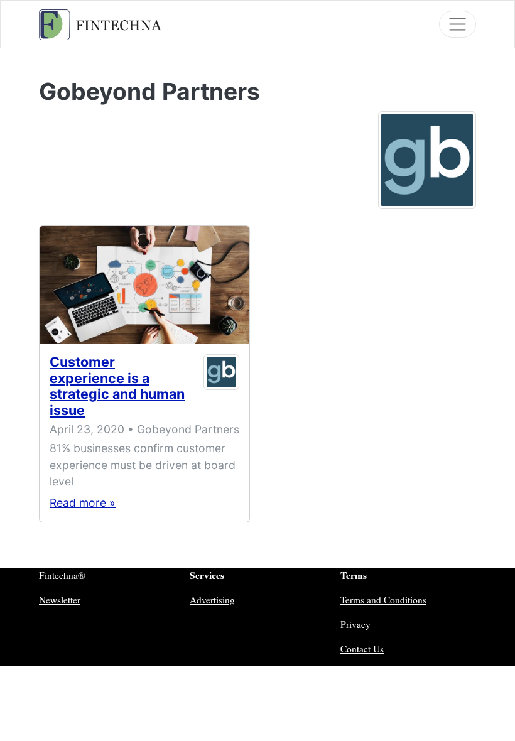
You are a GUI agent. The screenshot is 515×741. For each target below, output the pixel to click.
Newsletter (59, 599)
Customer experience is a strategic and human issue (117, 386)
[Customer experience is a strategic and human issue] (144, 285)
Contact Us (362, 648)
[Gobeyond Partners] (427, 158)
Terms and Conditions (383, 599)
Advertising (212, 599)
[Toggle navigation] (457, 24)
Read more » (83, 502)
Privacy (355, 624)
